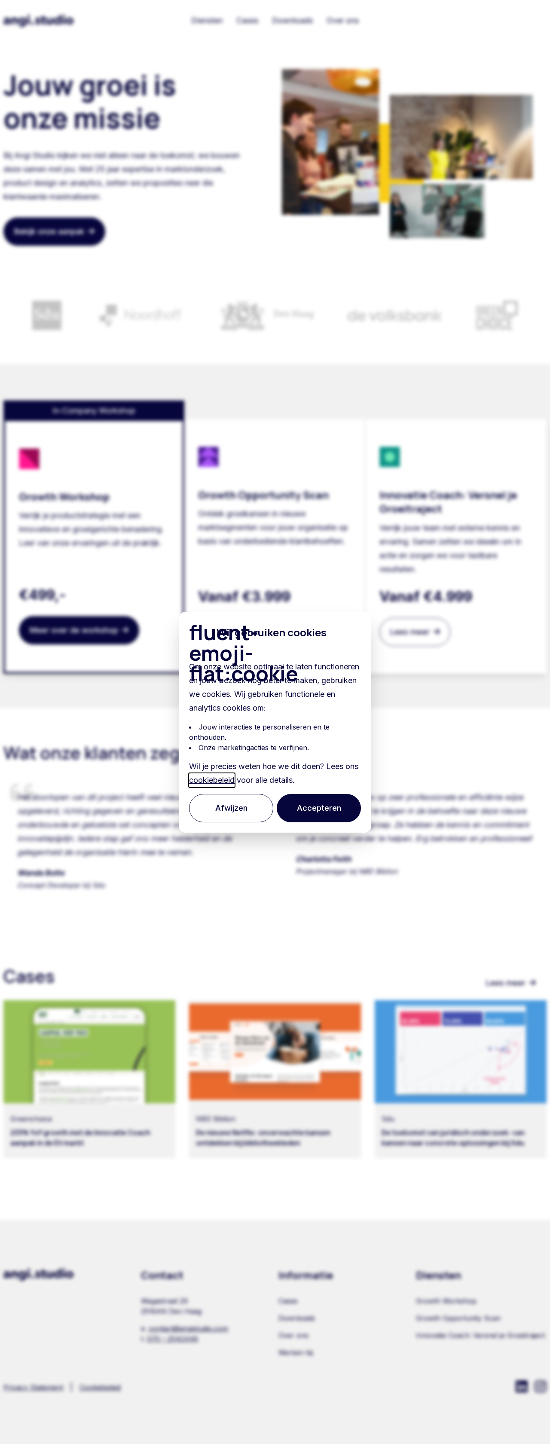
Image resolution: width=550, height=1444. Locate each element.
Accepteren (319, 807)
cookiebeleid (212, 780)
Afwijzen (231, 807)
